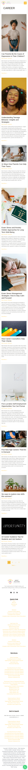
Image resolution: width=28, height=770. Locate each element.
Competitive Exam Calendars (14, 614)
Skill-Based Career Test (14, 689)
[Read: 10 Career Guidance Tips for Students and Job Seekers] (14, 525)
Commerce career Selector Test (14, 613)
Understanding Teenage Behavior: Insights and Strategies (10, 119)
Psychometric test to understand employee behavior (14, 631)
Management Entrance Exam (14, 624)
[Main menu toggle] (25, 3)
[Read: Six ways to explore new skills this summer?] (14, 483)
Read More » (4, 73)
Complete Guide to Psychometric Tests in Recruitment (14, 616)
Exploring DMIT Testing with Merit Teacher (14, 660)
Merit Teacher (4, 58)
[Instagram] (14, 592)
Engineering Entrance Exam (14, 699)
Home (14, 601)
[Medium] (17, 592)
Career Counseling (14, 657)
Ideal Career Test (14, 623)
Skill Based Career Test (14, 687)
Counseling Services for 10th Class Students (14, 671)
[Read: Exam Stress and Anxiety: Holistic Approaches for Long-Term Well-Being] (14, 206)
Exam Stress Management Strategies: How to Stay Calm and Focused (12, 295)
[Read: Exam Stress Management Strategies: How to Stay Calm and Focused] (14, 272)
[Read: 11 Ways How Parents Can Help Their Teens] (14, 153)
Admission (14, 609)
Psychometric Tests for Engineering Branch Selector (14, 635)
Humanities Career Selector (14, 702)
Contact (14, 605)
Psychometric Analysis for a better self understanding (14, 629)
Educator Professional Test (14, 677)
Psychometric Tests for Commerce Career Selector (14, 632)
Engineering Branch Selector (14, 698)
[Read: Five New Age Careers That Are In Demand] (14, 438)
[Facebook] (11, 592)
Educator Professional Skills (14, 675)
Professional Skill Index (14, 628)
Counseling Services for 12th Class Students (14, 674)
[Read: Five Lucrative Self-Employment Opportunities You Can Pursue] (14, 382)
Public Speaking (14, 684)
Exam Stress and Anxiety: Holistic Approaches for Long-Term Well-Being (12, 230)
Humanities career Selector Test (14, 704)
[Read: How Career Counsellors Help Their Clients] (14, 328)
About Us (14, 602)
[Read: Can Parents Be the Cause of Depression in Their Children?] (14, 32)
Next (14, 565)
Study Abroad (14, 604)
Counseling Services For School (14, 659)
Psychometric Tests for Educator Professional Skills (14, 634)
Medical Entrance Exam (14, 626)
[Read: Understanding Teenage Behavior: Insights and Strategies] (14, 96)
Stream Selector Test (14, 690)
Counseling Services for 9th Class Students (14, 669)
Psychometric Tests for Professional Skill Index (14, 681)
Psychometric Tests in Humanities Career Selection (14, 683)
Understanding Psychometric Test (14, 693)
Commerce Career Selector (14, 611)
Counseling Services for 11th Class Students (14, 672)
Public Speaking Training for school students (14, 686)
